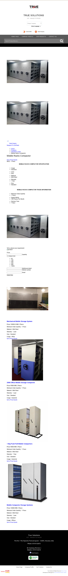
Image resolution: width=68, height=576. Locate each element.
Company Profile (27, 36)
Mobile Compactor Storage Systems (20, 505)
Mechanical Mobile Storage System (19, 321)
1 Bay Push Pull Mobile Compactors (19, 444)
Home (13, 149)
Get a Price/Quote (12, 160)
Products (13, 150)
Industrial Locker (16, 151)
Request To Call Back (13, 145)
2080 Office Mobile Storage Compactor (21, 383)
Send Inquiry (13, 143)
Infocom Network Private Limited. (60, 572)
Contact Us (53, 36)
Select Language (35, 26)
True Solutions (33, 16)
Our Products (41, 36)
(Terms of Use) (64, 570)
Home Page (15, 36)
